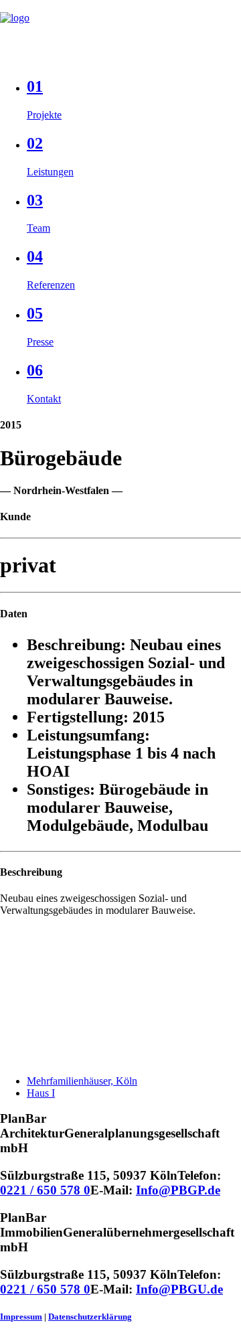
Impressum (21, 1317)
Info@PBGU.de (179, 1289)
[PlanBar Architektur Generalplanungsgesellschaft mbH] (120, 32)
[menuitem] (134, 99)
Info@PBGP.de (178, 1190)
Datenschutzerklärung (90, 1317)
